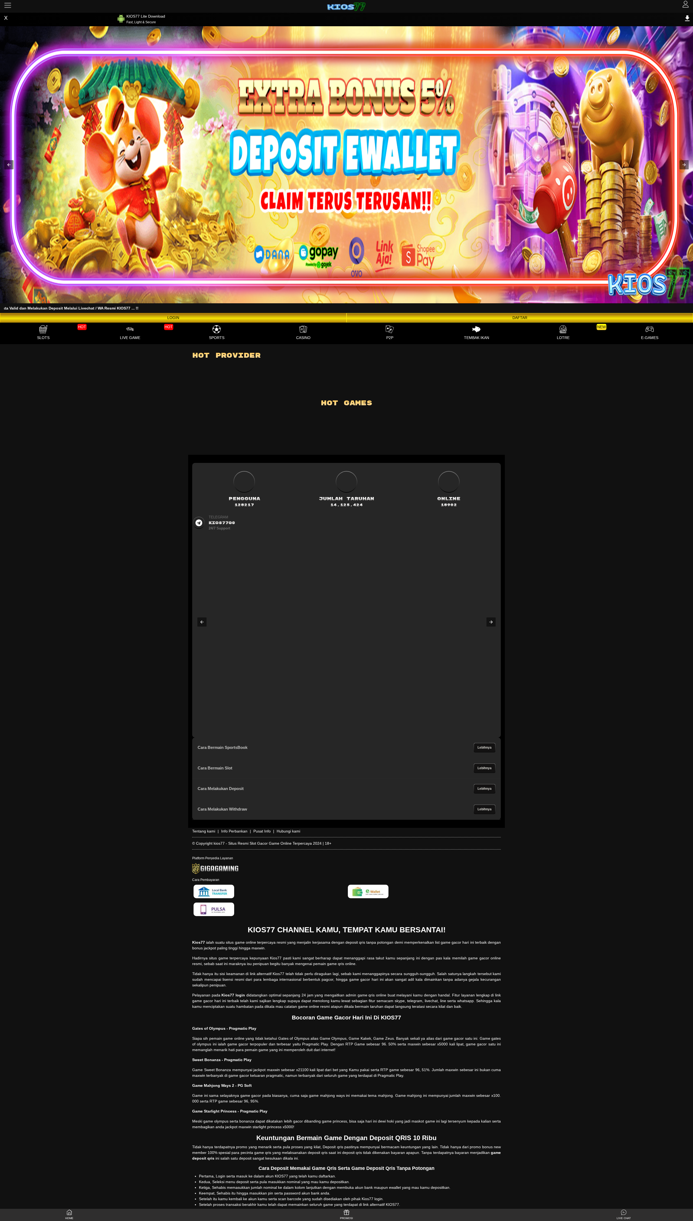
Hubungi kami (288, 831)
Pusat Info (262, 831)
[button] (9, 164)
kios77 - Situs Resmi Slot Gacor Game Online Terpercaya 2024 (268, 843)
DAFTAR (519, 317)
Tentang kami (203, 831)
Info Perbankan (234, 831)
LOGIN (173, 317)
